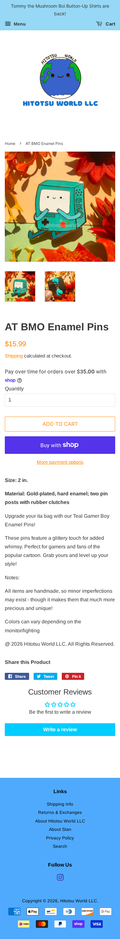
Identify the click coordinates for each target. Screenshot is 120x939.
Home (10, 143)
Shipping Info (60, 804)
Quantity (14, 388)
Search (60, 846)
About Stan (60, 829)
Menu (19, 23)
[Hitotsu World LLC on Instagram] (60, 878)
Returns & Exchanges (60, 812)
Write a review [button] (60, 729)
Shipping (14, 355)
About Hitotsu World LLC (60, 821)
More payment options (60, 462)
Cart (110, 23)
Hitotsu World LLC (78, 900)
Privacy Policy (60, 838)
